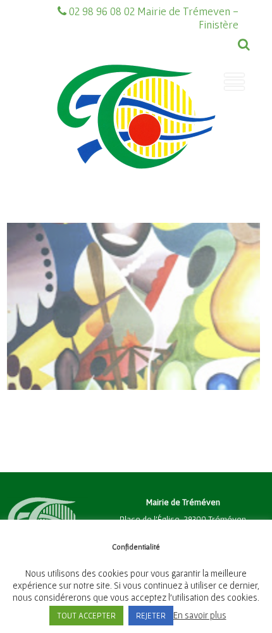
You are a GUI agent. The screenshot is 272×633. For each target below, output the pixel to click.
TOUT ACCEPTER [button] (86, 615)
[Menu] (234, 81)
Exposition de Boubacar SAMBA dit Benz (133, 269)
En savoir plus (199, 615)
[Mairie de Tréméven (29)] (136, 191)
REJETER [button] (151, 615)
